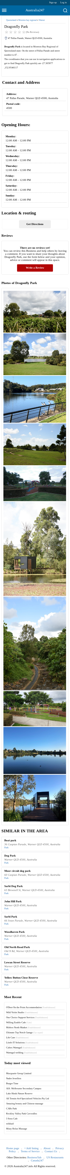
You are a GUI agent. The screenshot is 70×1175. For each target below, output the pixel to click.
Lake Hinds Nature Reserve (19, 1093)
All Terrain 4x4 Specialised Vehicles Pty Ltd (27, 1098)
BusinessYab (34, 1157)
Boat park (10, 840)
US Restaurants (55, 1157)
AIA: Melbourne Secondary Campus (23, 1088)
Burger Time (12, 1083)
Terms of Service (30, 1151)
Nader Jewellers (13, 1078)
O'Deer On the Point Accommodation (30, 1007)
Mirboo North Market (23, 1027)
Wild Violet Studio (22, 1012)
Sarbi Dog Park (13, 886)
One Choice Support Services (27, 1017)
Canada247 (37, 1160)
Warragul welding (21, 1052)
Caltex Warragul (20, 1047)
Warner (42, 20)
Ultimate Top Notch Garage (24, 1032)
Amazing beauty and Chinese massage (24, 1103)
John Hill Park (13, 901)
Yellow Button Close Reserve (21, 977)
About (46, 1148)
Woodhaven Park (14, 931)
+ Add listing (31, 1148)
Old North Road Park (17, 947)
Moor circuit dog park (17, 870)
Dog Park (10, 855)
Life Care (17, 1037)
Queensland (11, 20)
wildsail (10, 1123)
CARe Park (11, 1108)
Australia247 (34, 10)
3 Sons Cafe (12, 1118)
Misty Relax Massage (16, 1128)
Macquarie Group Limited (18, 1073)
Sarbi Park (10, 916)
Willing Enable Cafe (19, 1022)
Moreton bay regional (27, 20)
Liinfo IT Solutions (22, 1042)
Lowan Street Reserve (17, 962)
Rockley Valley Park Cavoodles (21, 1113)
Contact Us (51, 1151)
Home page (12, 1148)
